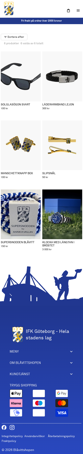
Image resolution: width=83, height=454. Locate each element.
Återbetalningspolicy (61, 436)
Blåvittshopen (23, 450)
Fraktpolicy (9, 441)
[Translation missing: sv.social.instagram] (12, 427)
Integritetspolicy (12, 436)
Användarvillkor (34, 436)
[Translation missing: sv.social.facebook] (4, 427)
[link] (41, 21)
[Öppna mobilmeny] (78, 10)
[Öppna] (68, 10)
